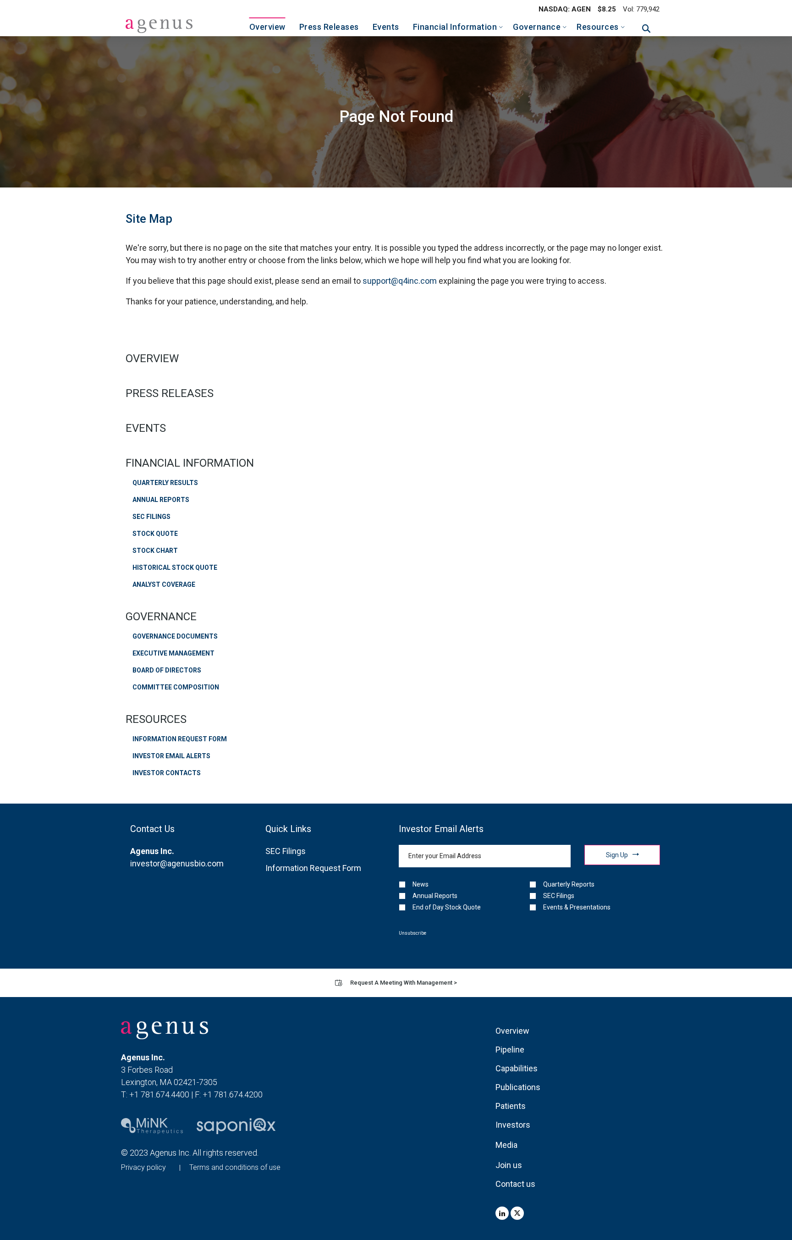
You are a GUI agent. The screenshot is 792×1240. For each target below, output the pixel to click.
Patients (510, 1106)
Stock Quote (155, 533)
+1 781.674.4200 (233, 1094)
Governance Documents (175, 636)
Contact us (515, 1184)
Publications (517, 1087)
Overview (152, 358)
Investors (512, 1125)
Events (146, 428)
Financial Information (190, 463)
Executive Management (173, 653)
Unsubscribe (412, 933)
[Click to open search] (646, 29)
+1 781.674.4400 (159, 1094)
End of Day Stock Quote (446, 907)
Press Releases (170, 393)
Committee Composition (175, 687)
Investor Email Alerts (171, 756)
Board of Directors (166, 670)
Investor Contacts (166, 773)
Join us (508, 1165)
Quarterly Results (165, 482)
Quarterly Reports (568, 884)
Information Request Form (179, 739)
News (420, 884)
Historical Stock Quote (174, 567)
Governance (161, 616)
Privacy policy (143, 1167)
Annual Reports (160, 499)
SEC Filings (151, 516)
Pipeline (509, 1049)
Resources (156, 719)
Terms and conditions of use (234, 1167)
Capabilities (516, 1068)
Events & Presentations (576, 907)
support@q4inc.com (400, 281)
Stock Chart (155, 550)
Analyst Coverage (163, 584)
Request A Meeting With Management (403, 982)
